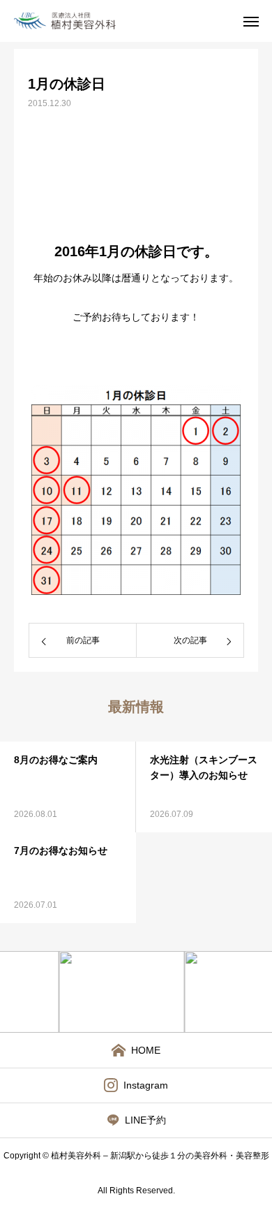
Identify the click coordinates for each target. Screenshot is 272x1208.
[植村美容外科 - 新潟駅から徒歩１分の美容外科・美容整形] (77, 21)
